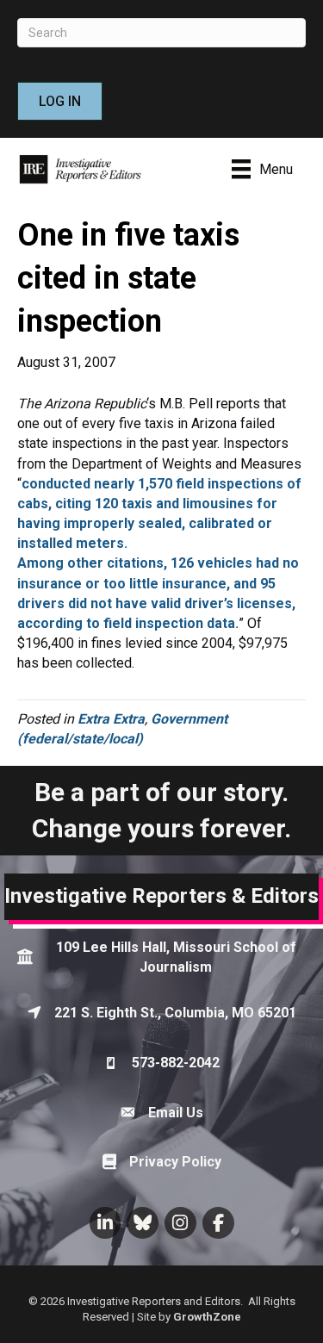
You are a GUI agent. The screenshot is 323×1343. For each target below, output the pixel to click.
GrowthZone (207, 1316)
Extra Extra (111, 719)
